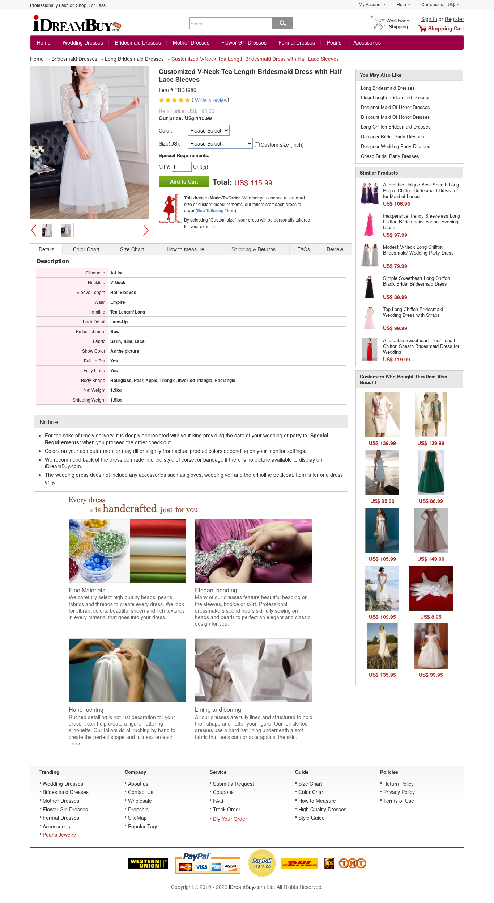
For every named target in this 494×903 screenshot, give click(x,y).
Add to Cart (184, 181)
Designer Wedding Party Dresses (395, 146)
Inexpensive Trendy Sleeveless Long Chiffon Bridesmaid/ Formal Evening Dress (421, 221)
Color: (166, 130)
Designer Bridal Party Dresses (392, 136)
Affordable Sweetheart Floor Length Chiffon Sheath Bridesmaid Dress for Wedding (421, 346)
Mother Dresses (191, 42)
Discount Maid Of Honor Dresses (395, 116)
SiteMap (137, 817)
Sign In (429, 18)
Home (44, 42)
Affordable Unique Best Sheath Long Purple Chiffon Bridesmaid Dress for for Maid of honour (421, 190)
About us (138, 783)
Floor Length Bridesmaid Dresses (396, 97)
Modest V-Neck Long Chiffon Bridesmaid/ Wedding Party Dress (418, 249)
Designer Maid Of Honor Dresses (395, 107)
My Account (370, 4)
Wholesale (140, 800)
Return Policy (398, 783)
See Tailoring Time (216, 210)
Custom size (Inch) (282, 144)
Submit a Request (233, 783)
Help (401, 4)
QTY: (165, 166)
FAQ (218, 800)
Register (454, 18)
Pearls (334, 42)
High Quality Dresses (322, 809)
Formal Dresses (296, 42)
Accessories (367, 42)
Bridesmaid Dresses (138, 42)
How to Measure (317, 800)
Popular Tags (143, 826)
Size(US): (169, 143)
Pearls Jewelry (59, 834)
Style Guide (311, 817)
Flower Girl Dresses (244, 42)
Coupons (223, 791)
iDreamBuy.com (247, 886)
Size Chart (310, 783)
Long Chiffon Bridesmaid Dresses (396, 126)
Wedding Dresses (83, 42)
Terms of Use (398, 800)
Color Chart (311, 791)
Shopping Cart (446, 28)
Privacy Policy (399, 791)
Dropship (138, 809)
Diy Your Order (230, 818)
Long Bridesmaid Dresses (388, 87)
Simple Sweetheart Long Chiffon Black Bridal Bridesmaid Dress (416, 280)
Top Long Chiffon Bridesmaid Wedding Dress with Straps (413, 312)
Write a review (211, 100)
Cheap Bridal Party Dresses (390, 155)
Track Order (226, 809)
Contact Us (140, 791)
